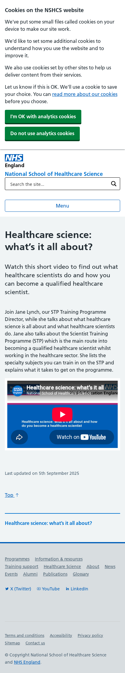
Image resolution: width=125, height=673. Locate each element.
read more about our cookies (84, 94)
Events (11, 574)
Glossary (81, 574)
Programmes (17, 559)
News (110, 566)
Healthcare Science (62, 566)
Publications (55, 574)
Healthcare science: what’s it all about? (48, 523)
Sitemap (12, 642)
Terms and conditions (24, 635)
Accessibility (61, 635)
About (92, 566)
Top (10, 495)
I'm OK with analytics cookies (43, 116)
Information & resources (59, 559)
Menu (62, 206)
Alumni (30, 574)
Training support (21, 566)
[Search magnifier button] (114, 183)
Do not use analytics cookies (42, 133)
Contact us (35, 642)
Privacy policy (90, 635)
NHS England (27, 662)
